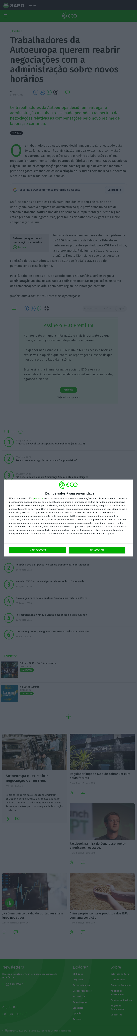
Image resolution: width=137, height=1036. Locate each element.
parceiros (38, 498)
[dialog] (68, 518)
